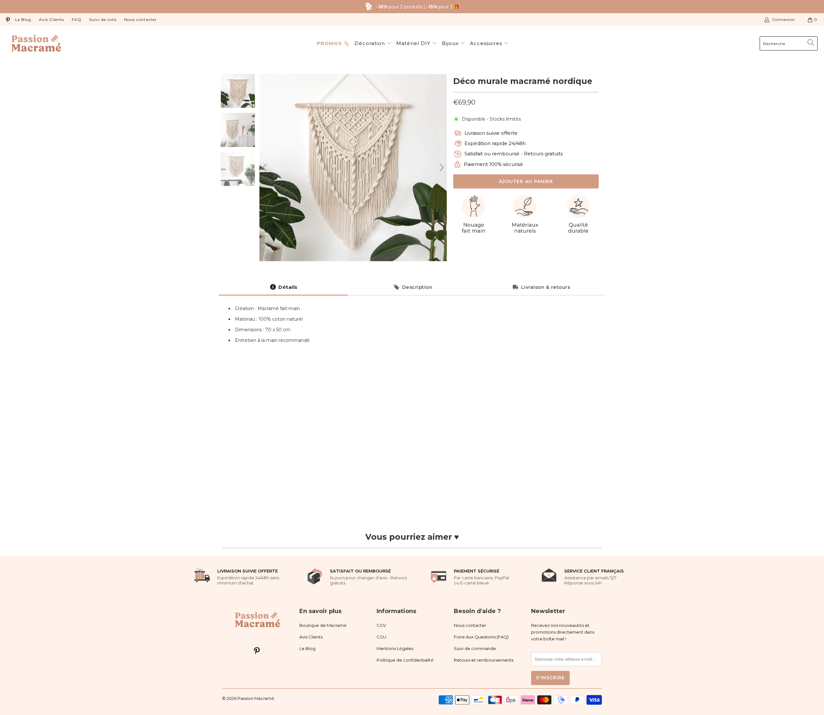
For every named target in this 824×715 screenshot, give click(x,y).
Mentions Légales (395, 648)
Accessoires (487, 43)
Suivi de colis (103, 19)
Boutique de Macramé (323, 625)
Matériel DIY (414, 43)
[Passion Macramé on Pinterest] (7, 19)
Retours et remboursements (483, 660)
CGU (381, 636)
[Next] (440, 167)
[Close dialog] (813, 578)
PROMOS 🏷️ (333, 43)
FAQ (76, 19)
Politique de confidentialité (405, 660)
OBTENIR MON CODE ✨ (740, 674)
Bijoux (451, 43)
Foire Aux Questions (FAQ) (481, 636)
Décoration (370, 43)
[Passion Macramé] (36, 43)
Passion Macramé (256, 698)
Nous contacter (140, 19)
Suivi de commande (475, 648)
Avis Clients (51, 19)
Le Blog (23, 19)
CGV (381, 625)
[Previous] (265, 167)
